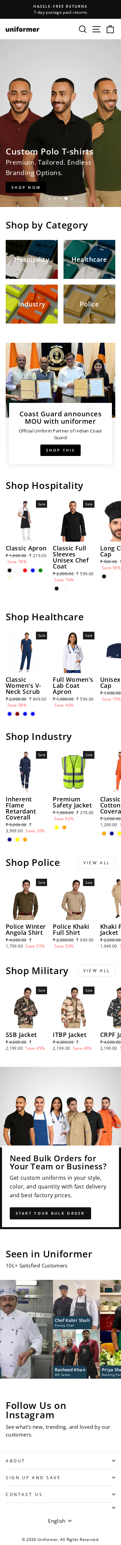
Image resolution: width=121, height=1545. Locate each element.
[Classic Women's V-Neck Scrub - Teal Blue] (25, 713)
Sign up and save (33, 1477)
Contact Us (24, 1494)
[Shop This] (60, 405)
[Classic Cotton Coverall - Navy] (111, 833)
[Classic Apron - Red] (25, 570)
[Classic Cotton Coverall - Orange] (104, 833)
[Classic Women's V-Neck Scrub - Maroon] (17, 713)
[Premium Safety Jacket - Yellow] (56, 827)
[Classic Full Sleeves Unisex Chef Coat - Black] (56, 588)
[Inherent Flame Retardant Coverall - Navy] (9, 839)
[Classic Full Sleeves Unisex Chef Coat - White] (64, 588)
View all (96, 863)
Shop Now (26, 187)
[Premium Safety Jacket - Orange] (64, 827)
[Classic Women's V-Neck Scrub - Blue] (9, 713)
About (16, 1460)
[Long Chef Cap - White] (111, 576)
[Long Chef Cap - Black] (104, 576)
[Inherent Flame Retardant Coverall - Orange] (25, 839)
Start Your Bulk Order (50, 1213)
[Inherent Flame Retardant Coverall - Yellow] (17, 839)
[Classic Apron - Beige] (9, 576)
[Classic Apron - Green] (40, 570)
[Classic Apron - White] (17, 570)
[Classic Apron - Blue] (32, 570)
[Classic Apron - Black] (9, 570)
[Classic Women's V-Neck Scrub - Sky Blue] (32, 713)
